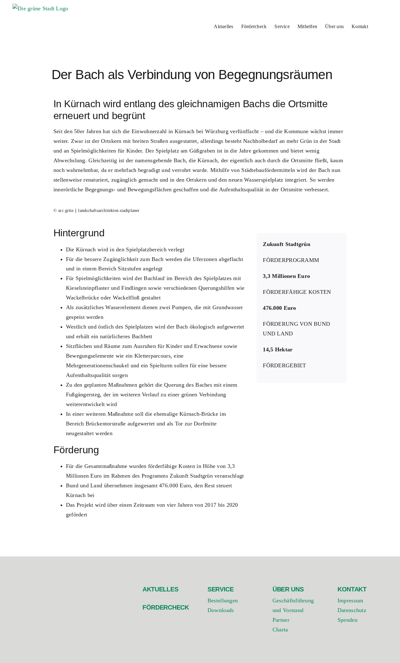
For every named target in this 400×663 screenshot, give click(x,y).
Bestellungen (223, 600)
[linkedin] (365, 643)
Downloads (221, 610)
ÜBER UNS (288, 589)
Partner (280, 620)
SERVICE (221, 589)
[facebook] (340, 643)
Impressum (350, 600)
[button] (378, 26)
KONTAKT (352, 589)
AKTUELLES (160, 589)
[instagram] (353, 643)
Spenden (348, 620)
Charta (280, 629)
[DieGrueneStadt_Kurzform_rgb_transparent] (43, 584)
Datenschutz (352, 610)
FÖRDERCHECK (165, 607)
